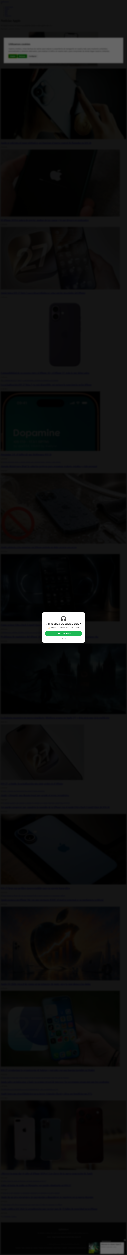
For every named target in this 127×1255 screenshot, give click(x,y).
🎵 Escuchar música (63, 633)
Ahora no (63, 638)
